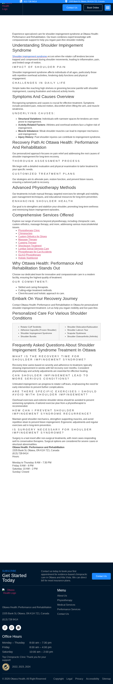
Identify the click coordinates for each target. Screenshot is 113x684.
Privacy (79, 679)
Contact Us (63, 614)
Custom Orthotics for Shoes (32, 236)
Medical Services (66, 605)
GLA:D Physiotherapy (29, 255)
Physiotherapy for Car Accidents (35, 252)
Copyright (58, 679)
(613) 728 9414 (10, 619)
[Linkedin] (18, 627)
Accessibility (92, 679)
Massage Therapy (27, 239)
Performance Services (68, 609)
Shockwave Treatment (29, 245)
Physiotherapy (64, 600)
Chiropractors (25, 233)
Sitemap (106, 679)
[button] (108, 8)
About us (62, 595)
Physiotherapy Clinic (29, 230)
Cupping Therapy (27, 242)
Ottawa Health (17, 679)
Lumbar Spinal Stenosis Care (33, 248)
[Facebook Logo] (5, 627)
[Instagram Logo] (11, 627)
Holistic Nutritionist (28, 258)
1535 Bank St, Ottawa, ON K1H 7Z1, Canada (25, 613)
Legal (69, 679)
